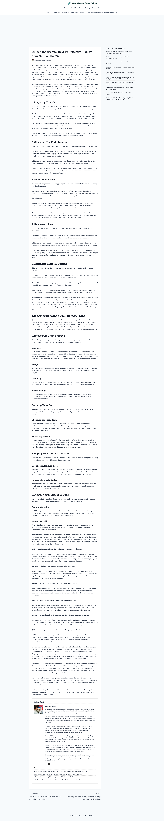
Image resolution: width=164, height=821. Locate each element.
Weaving (82, 12)
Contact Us (96, 8)
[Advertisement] (82, 27)
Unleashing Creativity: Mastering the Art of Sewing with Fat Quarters (56, 777)
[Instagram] (49, 763)
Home (66, 8)
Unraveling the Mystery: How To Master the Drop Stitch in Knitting (45, 796)
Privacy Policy (84, 8)
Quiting (57, 12)
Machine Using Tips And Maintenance (102, 12)
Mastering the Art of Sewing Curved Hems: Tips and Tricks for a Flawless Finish (84, 796)
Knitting (74, 12)
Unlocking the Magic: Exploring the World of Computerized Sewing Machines (59, 774)
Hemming (65, 12)
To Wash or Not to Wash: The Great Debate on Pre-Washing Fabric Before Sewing (59, 780)
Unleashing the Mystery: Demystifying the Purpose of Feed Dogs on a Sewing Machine (61, 771)
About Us (73, 8)
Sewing (50, 12)
